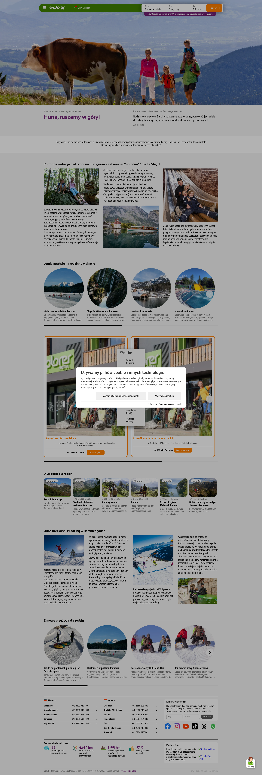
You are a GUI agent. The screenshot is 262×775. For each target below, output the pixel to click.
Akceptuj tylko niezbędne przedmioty (121, 396)
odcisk (178, 404)
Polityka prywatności (166, 404)
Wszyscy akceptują (164, 396)
